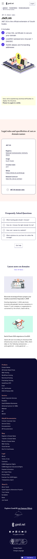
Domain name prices (24, 7)
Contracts (4, 461)
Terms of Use (5, 459)
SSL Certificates (6, 388)
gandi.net (5, 7)
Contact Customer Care (8, 421)
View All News (18, 270)
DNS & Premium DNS (7, 391)
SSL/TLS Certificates (8, 449)
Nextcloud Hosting (7, 378)
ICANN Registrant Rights (9, 464)
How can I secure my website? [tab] (16, 230)
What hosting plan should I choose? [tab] (17, 220)
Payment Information (8, 469)
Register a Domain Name (9, 436)
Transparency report (8, 480)
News (3, 497)
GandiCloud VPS (6, 383)
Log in (32, 3)
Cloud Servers (6, 446)
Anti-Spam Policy (6, 472)
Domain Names (13, 7)
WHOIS (4, 414)
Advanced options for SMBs (10, 406)
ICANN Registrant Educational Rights (12, 466)
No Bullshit (5, 495)
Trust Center (5, 492)
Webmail (4, 408)
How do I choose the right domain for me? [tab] (20, 225)
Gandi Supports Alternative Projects (12, 489)
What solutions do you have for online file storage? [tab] (19, 236)
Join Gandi (5, 500)
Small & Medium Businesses (9, 403)
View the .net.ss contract (14, 179)
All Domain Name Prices (8, 370)
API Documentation (7, 429)
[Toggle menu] (3, 3)
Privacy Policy (6, 474)
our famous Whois (25, 508)
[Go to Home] (10, 3)
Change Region (17, 548)
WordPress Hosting (7, 375)
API (3, 411)
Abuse (3, 456)
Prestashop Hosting (7, 380)
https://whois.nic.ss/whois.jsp (15, 173)
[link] (10, 532)
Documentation (6, 426)
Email (3, 385)
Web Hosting (5, 372)
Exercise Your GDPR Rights (9, 477)
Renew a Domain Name (8, 441)
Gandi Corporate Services (9, 398)
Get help (18, 245)
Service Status (6, 423)
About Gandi (5, 487)
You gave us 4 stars (18, 534)
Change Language (18, 550)
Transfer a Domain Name (9, 438)
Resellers (4, 400)
